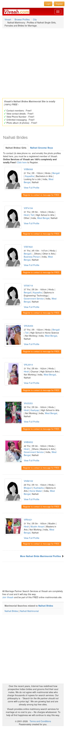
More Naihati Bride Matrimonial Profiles (40, 556)
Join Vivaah (8, 597)
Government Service (34, 298)
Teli (32, 214)
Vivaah (8, 19)
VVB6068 (28, 169)
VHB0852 (28, 442)
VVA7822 (28, 246)
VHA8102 (28, 480)
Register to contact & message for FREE (41, 195)
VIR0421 (28, 519)
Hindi (26, 214)
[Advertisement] (33, 62)
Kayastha (29, 176)
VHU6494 (28, 325)
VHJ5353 (28, 403)
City (35, 19)
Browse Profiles (22, 19)
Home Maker (35, 490)
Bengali (56, 173)
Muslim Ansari (37, 526)
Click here (22, 162)
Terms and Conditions (40, 721)
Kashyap (35, 410)
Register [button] (59, 3)
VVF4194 (28, 208)
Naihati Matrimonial (29, 611)
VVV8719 (28, 285)
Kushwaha (39, 487)
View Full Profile (31, 187)
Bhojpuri (28, 487)
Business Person (32, 256)
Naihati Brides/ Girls (16, 147)
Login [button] (48, 3)
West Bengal (43, 218)
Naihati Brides (45, 605)
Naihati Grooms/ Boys (41, 147)
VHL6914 (28, 364)
